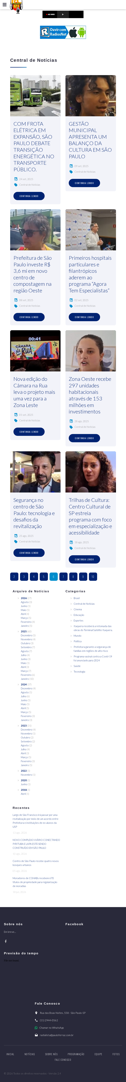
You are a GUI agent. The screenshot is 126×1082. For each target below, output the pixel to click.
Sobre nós (51, 1054)
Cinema (78, 609)
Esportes (78, 620)
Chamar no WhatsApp (51, 1027)
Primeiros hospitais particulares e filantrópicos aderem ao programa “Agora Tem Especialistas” (90, 274)
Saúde (77, 665)
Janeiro (25, 625)
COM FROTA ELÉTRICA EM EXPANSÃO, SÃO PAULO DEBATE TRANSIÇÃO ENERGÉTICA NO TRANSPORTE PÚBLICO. (33, 146)
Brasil (77, 598)
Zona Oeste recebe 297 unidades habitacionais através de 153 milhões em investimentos (90, 395)
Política (78, 641)
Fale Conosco (63, 1059)
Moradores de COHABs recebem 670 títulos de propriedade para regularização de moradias (35, 882)
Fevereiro (26, 621)
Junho (24, 605)
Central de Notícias (29, 184)
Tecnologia (79, 671)
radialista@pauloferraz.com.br (57, 1035)
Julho (23, 655)
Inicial (10, 1054)
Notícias (30, 1054)
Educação (79, 614)
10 (93, 577)
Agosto (25, 602)
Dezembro (26, 635)
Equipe (98, 1054)
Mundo (77, 635)
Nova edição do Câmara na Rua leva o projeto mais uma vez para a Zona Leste (34, 392)
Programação (76, 1054)
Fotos (116, 1054)
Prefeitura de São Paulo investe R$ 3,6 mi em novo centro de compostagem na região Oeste (32, 274)
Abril (23, 613)
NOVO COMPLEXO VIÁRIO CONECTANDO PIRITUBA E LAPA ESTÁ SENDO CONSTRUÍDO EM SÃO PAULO (36, 843)
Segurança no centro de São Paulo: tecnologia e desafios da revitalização (34, 513)
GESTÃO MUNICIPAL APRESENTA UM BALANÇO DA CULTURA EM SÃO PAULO (90, 139)
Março (24, 617)
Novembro (26, 639)
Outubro (25, 643)
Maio (23, 609)
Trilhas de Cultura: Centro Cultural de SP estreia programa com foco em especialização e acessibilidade (90, 516)
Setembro (26, 647)
